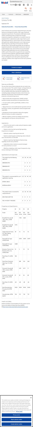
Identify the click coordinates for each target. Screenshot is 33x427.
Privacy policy (19, 411)
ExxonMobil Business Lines (16, 1)
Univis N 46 (26, 14)
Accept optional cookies (16, 424)
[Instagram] (19, 5)
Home (3, 14)
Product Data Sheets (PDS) (21, 26)
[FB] (23, 5)
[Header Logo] (5, 2)
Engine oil (11, 14)
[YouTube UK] (27, 5)
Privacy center (16, 415)
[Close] (31, 398)
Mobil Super (18, 14)
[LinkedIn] (15, 5)
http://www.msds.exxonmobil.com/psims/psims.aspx (15, 307)
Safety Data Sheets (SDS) (7, 26)
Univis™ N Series (5, 18)
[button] (30, 9)
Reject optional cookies (16, 419)
